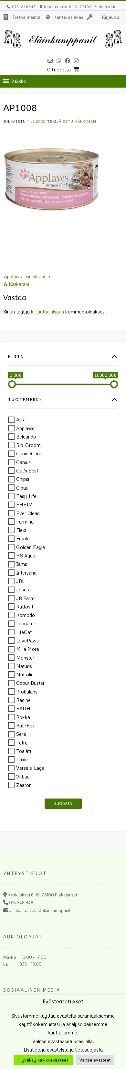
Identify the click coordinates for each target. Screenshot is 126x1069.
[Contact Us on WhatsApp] (59, 61)
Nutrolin (25, 674)
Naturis (24, 666)
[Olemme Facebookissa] (67, 61)
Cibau (22, 488)
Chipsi (22, 479)
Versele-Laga (30, 768)
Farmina (25, 521)
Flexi (21, 530)
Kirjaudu (110, 17)
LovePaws (27, 640)
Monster (25, 658)
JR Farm (25, 598)
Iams (21, 564)
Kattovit (24, 606)
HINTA (16, 357)
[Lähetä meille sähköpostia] (50, 61)
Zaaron (24, 785)
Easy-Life (26, 496)
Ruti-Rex (25, 725)
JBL (20, 581)
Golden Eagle (30, 547)
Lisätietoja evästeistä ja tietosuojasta (63, 1050)
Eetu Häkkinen (79, 121)
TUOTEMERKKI (26, 400)
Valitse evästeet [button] (94, 1060)
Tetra (21, 743)
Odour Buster (30, 683)
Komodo (25, 615)
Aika (21, 420)
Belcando (26, 436)
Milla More (27, 649)
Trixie (22, 759)
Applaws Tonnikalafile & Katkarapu (27, 280)
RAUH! (24, 709)
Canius (23, 462)
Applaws (25, 428)
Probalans (26, 691)
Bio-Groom (28, 445)
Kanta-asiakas (68, 17)
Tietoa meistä (26, 17)
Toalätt (23, 751)
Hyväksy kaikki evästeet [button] (43, 1060)
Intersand (26, 573)
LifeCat (24, 632)
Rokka (23, 717)
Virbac (23, 776)
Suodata (63, 803)
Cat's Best (27, 470)
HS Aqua (25, 555)
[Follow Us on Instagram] (76, 61)
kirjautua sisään (47, 311)
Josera (23, 590)
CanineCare (28, 454)
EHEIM (24, 505)
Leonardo (26, 624)
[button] (18, 81)
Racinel (24, 700)
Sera (21, 734)
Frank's (24, 539)
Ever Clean (28, 513)
